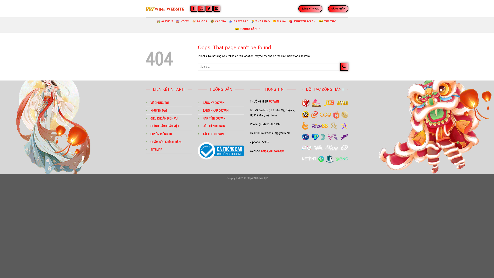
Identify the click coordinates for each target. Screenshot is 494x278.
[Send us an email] (216, 9)
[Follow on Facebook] (193, 9)
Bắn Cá (202, 21)
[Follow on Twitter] (209, 9)
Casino (220, 21)
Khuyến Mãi (303, 21)
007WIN (167, 21)
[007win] (165, 8)
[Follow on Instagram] (201, 9)
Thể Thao (262, 21)
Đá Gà (281, 21)
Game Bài (240, 21)
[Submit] (344, 67)
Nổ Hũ (184, 21)
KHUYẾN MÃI (159, 110)
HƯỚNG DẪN (248, 29)
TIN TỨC (330, 21)
